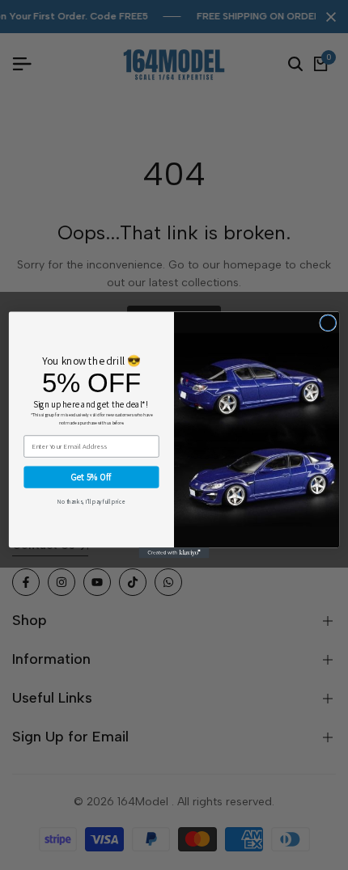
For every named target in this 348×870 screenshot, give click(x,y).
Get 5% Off (91, 477)
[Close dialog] (328, 323)
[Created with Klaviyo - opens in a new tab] (173, 552)
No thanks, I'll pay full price (91, 501)
